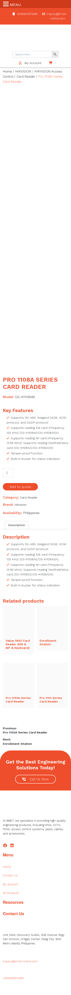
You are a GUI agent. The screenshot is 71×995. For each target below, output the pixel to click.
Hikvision (20, 504)
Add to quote (20, 487)
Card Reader (25, 76)
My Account (32, 63)
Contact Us (10, 875)
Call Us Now (39, 779)
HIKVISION (23, 71)
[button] (6, 4)
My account (10, 884)
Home (7, 71)
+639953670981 (27, 14)
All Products (11, 893)
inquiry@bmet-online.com (20, 961)
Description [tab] (16, 525)
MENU (15, 4)
